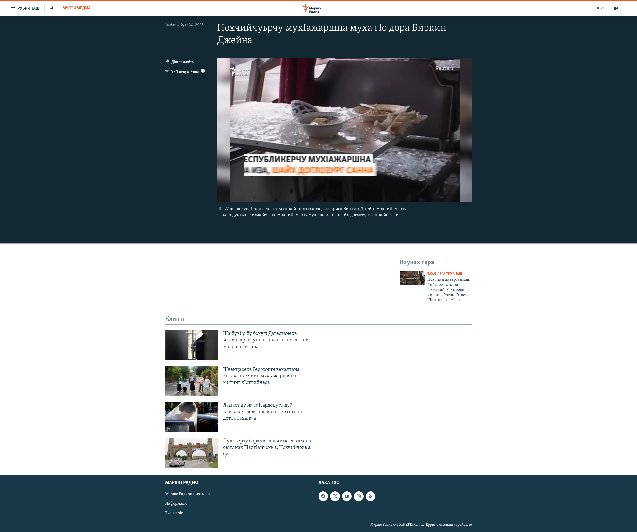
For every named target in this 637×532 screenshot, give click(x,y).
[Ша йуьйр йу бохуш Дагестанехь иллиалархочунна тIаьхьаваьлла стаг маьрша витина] (191, 345)
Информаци (176, 504)
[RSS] (370, 496)
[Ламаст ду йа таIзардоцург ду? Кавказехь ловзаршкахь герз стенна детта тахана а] (191, 417)
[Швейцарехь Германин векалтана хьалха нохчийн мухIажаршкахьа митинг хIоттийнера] (191, 381)
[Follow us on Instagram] (358, 496)
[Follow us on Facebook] (323, 496)
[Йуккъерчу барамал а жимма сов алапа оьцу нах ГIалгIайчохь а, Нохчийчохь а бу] (191, 453)
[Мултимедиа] (615, 8)
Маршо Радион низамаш (187, 494)
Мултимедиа (76, 8)
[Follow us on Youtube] (347, 496)
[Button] (179, 63)
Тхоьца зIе (174, 513)
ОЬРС (600, 8)
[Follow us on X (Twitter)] (335, 496)
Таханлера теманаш (444, 274)
